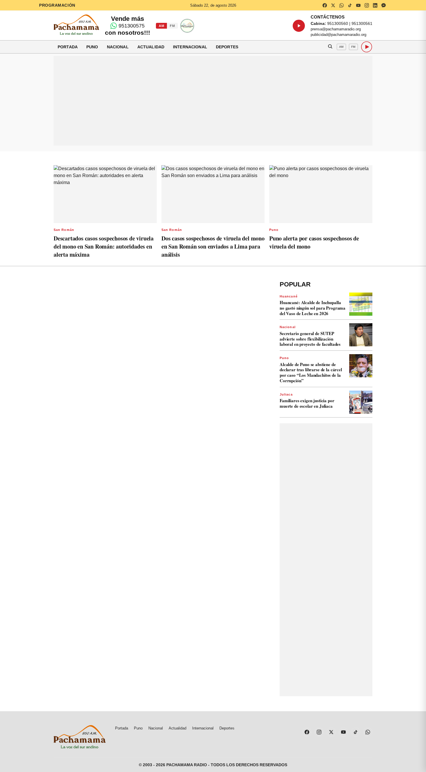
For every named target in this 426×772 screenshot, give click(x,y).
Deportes (227, 47)
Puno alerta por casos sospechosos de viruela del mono (314, 242)
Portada (68, 47)
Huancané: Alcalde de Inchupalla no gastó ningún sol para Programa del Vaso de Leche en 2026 (312, 308)
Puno (92, 47)
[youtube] (358, 5)
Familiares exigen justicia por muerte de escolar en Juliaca (307, 403)
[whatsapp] (341, 5)
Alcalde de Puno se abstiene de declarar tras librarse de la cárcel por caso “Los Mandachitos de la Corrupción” (311, 372)
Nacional (118, 47)
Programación (57, 5)
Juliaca (286, 394)
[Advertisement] (213, 100)
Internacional (190, 47)
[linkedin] (375, 5)
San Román (64, 229)
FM (172, 25)
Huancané (289, 296)
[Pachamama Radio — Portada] (76, 24)
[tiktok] (349, 5)
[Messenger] (383, 5)
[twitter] (332, 5)
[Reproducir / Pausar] (299, 26)
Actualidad (150, 47)
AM (161, 25)
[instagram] (366, 5)
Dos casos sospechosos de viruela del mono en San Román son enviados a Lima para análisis (213, 246)
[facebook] (324, 5)
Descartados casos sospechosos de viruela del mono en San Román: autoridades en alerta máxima (104, 246)
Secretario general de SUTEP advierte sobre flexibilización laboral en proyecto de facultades (310, 339)
